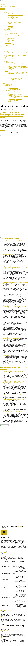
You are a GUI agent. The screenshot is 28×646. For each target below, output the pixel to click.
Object (6, 34)
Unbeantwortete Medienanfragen (15, 77)
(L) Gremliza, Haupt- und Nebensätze (16, 91)
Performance (8, 43)
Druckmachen (8, 24)
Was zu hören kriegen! (7, 85)
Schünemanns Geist (12, 33)
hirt (12, 109)
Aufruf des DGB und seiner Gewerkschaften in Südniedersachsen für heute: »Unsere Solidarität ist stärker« (13, 115)
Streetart (7, 49)
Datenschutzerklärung (10, 58)
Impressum (7, 60)
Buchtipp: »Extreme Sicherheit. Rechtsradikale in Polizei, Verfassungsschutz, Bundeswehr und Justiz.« (15, 382)
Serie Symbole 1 (11, 40)
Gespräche (7, 86)
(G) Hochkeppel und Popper (14, 89)
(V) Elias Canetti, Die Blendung (15, 99)
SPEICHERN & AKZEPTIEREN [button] (8, 644)
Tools (6, 71)
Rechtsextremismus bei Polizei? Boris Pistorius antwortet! (15, 394)
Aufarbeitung (5, 51)
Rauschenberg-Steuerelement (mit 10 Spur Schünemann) (19, 20)
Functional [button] (3, 610)
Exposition (7, 28)
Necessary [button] (3, 552)
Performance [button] (4, 616)
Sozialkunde (10, 47)
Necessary (5, 553)
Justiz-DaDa (10, 13)
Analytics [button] (3, 622)
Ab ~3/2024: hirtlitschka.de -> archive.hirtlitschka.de (14, 240)
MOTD (4, 82)
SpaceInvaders (11, 27)
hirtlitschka (2, 4)
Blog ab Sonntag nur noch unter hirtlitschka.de (13, 371)
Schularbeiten (8, 46)
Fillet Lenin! (10, 26)
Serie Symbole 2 (11, 41)
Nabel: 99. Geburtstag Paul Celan (15, 15)
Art (3, 11)
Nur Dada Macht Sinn (13, 17)
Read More (2, 130)
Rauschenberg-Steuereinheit (14, 18)
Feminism (7, 29)
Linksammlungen (9, 62)
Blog (9, 75)
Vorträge (7, 93)
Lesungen (7, 90)
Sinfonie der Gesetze (9, 69)
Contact (4, 57)
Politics (7, 45)
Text (6, 50)
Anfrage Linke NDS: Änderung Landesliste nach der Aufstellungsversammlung (18, 79)
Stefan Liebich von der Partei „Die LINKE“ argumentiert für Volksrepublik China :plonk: (15, 412)
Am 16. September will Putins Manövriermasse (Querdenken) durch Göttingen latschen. (13, 337)
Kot (6, 30)
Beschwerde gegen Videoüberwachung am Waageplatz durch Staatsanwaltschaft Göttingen (17, 73)
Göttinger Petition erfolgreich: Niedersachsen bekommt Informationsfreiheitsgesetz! (14, 253)
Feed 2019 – (17, 238)
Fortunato (19, 526)
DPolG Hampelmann (12, 44)
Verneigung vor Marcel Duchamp (15, 35)
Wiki (4, 102)
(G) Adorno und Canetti (13, 88)
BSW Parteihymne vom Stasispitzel (10, 296)
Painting (7, 39)
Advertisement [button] (4, 630)
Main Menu (3, 9)
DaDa (6, 12)
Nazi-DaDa (10, 16)
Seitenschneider (11, 38)
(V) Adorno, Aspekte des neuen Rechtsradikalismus (15, 95)
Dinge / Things (6, 61)
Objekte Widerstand (9, 37)
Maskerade (7, 32)
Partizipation (5, 83)
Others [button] (2, 637)
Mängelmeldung (8, 84)
